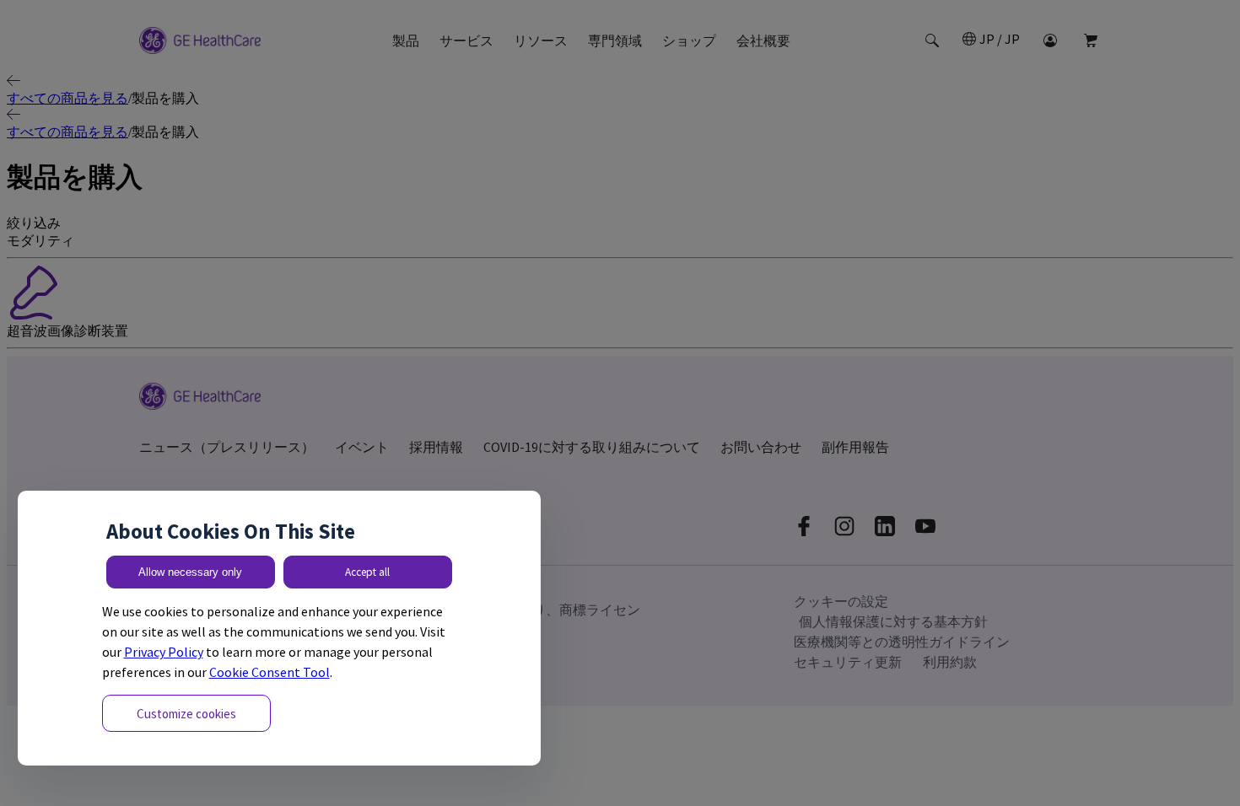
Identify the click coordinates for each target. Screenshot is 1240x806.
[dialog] (279, 628)
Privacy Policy (163, 651)
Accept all (367, 572)
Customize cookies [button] (186, 714)
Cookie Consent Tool (269, 672)
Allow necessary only (190, 572)
